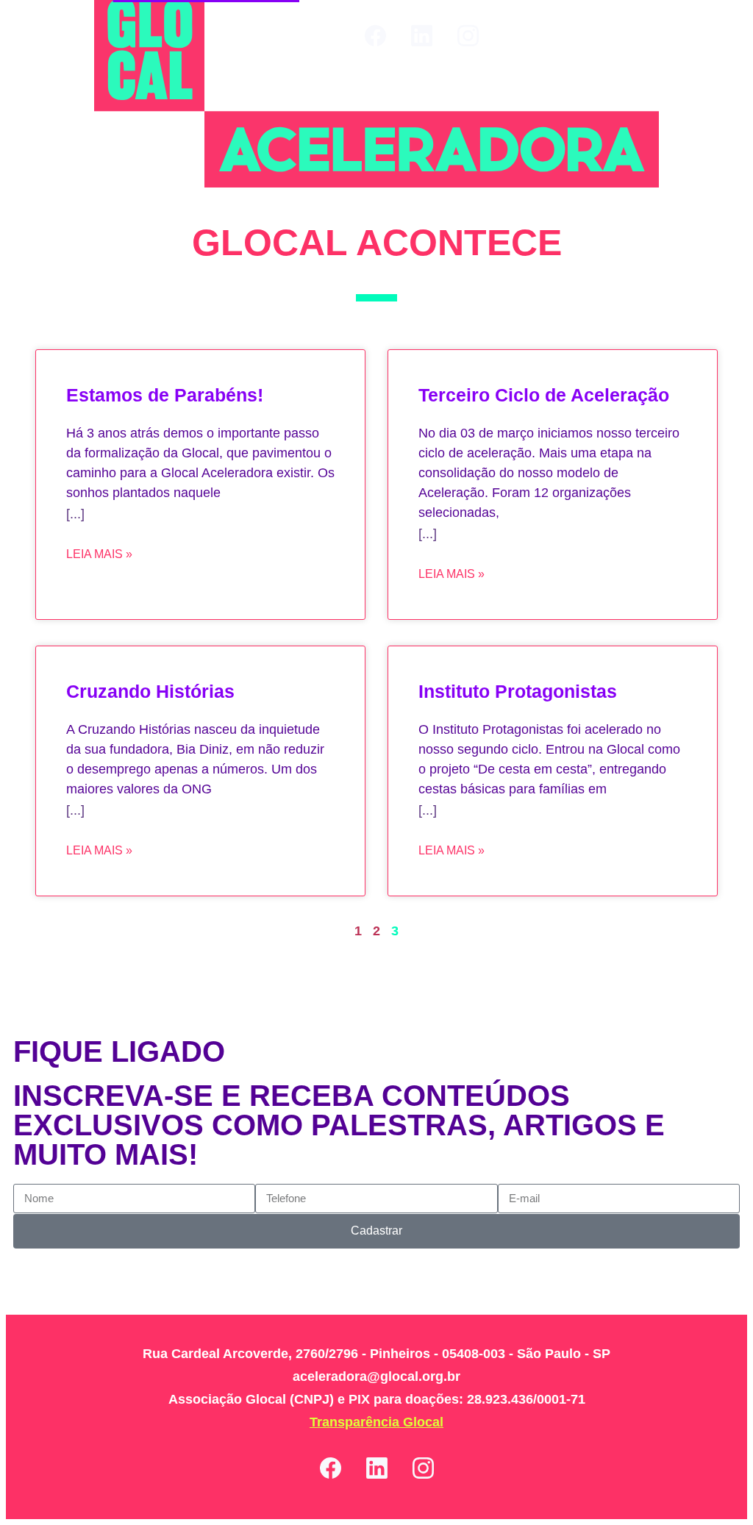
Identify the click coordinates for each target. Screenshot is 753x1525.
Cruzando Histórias (150, 691)
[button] (718, 35)
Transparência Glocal (376, 1422)
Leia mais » (99, 554)
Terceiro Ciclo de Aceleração (543, 395)
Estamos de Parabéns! (164, 395)
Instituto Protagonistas (517, 691)
